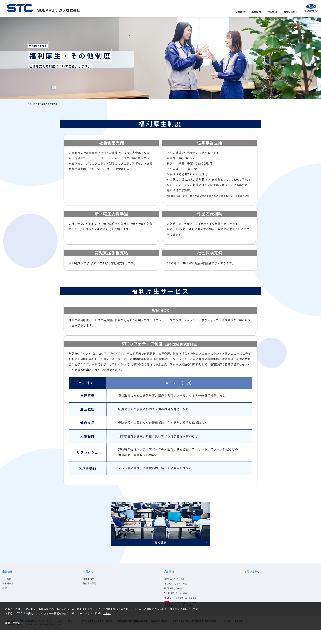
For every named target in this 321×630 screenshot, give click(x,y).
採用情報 (272, 12)
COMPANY (174, 579)
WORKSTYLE (175, 593)
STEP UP (173, 588)
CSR (4, 588)
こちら (107, 613)
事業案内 (256, 12)
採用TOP (31, 103)
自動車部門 (88, 579)
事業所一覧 (8, 583)
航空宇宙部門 (89, 583)
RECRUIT (180, 598)
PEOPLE (177, 584)
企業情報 (240, 12)
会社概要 (6, 579)
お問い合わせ (291, 12)
